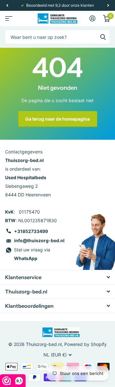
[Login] (92, 18)
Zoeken (103, 37)
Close (57, 277)
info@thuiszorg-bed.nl (39, 240)
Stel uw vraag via (32, 254)
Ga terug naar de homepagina (57, 119)
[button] (7, 5)
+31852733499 (31, 231)
